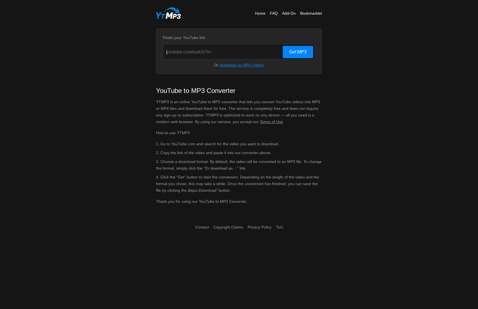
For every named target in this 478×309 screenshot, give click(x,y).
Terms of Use (271, 122)
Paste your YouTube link (184, 37)
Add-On (289, 13)
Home (260, 13)
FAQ (274, 13)
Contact (202, 227)
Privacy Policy (260, 227)
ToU (279, 227)
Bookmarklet (311, 13)
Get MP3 (297, 52)
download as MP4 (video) (242, 65)
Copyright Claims (228, 227)
